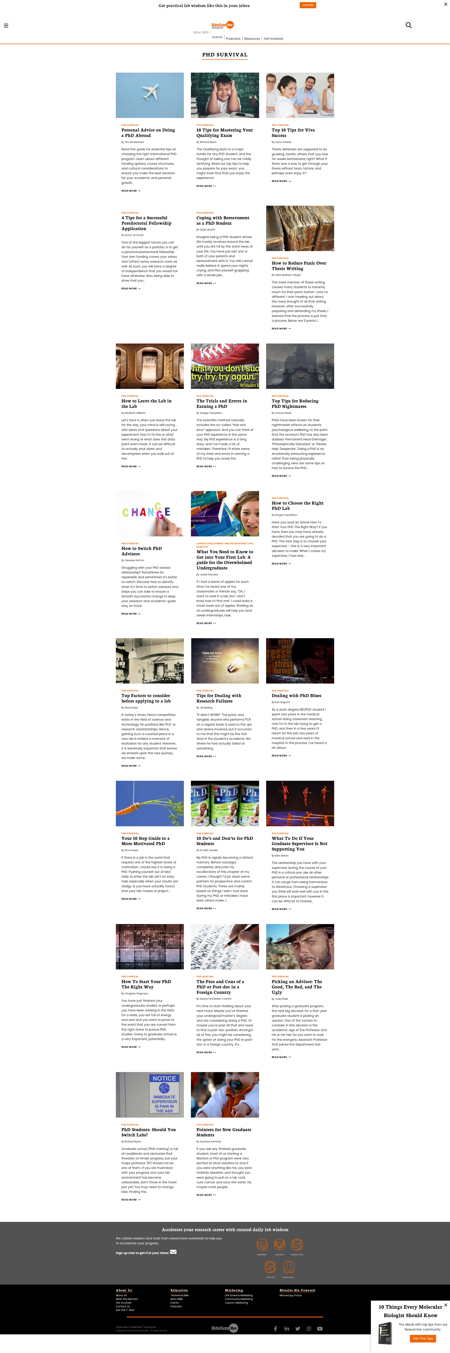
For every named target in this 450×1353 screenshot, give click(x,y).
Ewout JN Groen (134, 235)
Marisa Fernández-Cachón (216, 999)
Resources (252, 39)
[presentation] (150, 95)
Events (217, 37)
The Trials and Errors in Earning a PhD (222, 403)
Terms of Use (150, 1327)
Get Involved (273, 39)
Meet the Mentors (127, 1299)
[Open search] (409, 26)
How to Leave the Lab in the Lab (146, 403)
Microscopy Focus (291, 1295)
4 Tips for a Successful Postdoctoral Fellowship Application (146, 222)
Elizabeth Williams (135, 413)
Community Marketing (239, 1299)
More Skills (201, 32)
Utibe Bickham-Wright (288, 275)
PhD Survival (130, 125)
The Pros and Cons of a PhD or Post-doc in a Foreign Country (220, 986)
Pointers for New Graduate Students (224, 1132)
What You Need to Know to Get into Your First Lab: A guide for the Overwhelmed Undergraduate (225, 559)
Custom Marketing (236, 1302)
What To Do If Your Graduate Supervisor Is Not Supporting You (299, 843)
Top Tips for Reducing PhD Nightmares (295, 403)
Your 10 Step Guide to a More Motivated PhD (145, 841)
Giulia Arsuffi (207, 229)
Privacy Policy (122, 1327)
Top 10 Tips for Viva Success (293, 132)
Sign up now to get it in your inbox (142, 1253)
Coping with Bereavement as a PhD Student (223, 220)
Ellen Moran (281, 855)
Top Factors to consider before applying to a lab (146, 698)
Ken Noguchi (282, 702)
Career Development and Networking (222, 543)
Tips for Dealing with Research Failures (219, 698)
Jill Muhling (206, 707)
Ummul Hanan (283, 413)
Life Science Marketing (239, 1295)
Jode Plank (281, 999)
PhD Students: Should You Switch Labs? (148, 1132)
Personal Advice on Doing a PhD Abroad (148, 132)
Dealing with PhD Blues (296, 695)
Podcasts (233, 39)
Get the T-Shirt (125, 1310)
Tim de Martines (134, 142)
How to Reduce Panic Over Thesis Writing (299, 265)
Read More (131, 191)
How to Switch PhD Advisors (141, 551)
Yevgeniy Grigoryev (136, 993)
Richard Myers (208, 142)
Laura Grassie (283, 142)
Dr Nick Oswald (209, 850)
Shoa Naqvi (131, 707)
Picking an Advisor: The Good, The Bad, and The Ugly (297, 986)
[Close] (445, 1304)
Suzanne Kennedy (210, 1141)
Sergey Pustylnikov (211, 413)
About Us (121, 1295)
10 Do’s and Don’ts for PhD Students (225, 841)
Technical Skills (180, 1295)
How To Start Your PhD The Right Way (146, 984)
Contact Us (123, 1306)
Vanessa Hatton (134, 560)
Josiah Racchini (209, 574)
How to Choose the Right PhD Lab (298, 505)
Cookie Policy (136, 1327)
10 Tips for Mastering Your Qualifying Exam (225, 132)
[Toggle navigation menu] (6, 25)
